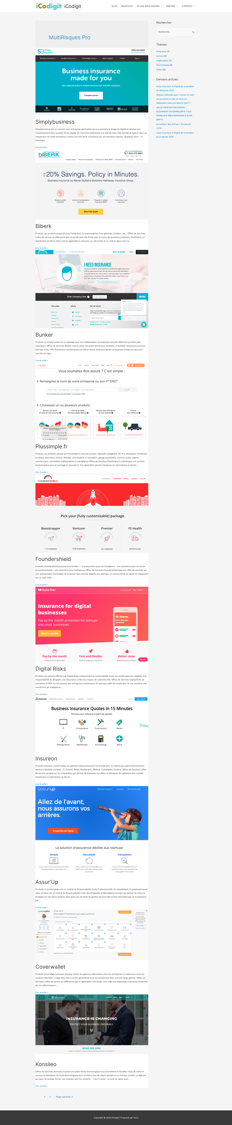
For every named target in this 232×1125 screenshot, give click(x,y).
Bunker (44, 334)
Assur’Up (46, 882)
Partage (170, 6)
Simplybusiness (55, 121)
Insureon (46, 758)
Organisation (162, 60)
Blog (114, 6)
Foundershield (53, 559)
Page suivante (64, 1097)
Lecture (160, 56)
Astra (135, 1117)
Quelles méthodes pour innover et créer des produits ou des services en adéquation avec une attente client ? (175, 99)
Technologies (162, 65)
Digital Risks (50, 668)
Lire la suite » (41, 147)
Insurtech (127, 6)
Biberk (43, 226)
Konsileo (46, 1064)
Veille (159, 69)
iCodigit (72, 6)
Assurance (161, 51)
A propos (187, 6)
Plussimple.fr (51, 446)
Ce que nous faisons (148, 6)
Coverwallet (50, 966)
